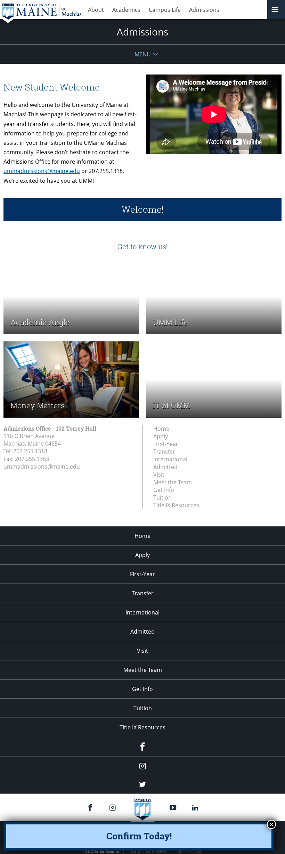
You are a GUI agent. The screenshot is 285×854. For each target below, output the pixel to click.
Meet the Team (172, 482)
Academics (126, 10)
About (96, 10)
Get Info (163, 490)
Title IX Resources (176, 505)
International (170, 459)
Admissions (204, 10)
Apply (160, 436)
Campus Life (165, 10)
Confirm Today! (139, 836)
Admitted (165, 467)
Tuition (162, 497)
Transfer (164, 451)
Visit (158, 474)
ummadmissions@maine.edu (41, 171)
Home (161, 428)
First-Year (165, 444)
